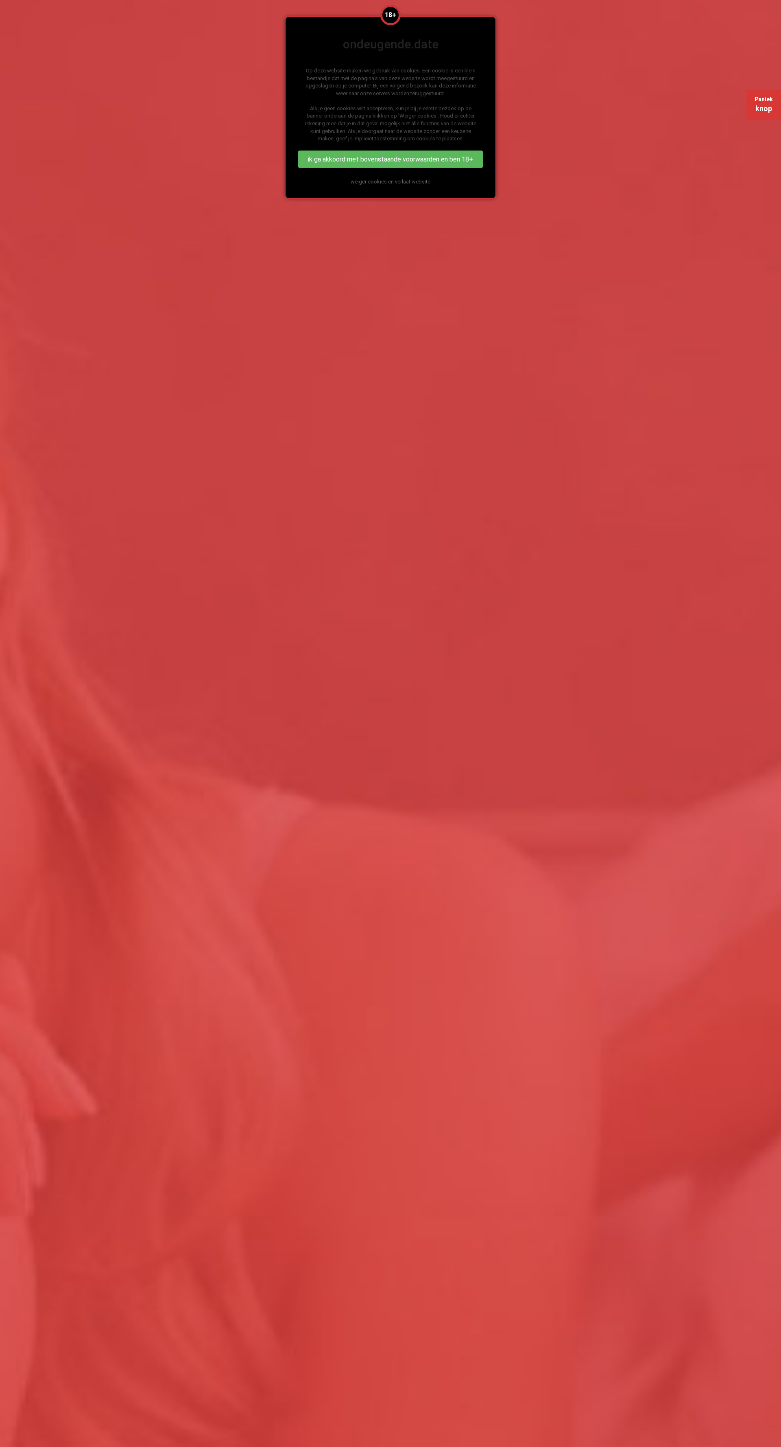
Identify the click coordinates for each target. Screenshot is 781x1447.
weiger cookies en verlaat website (390, 182)
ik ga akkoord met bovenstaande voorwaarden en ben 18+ (390, 159)
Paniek (764, 104)
